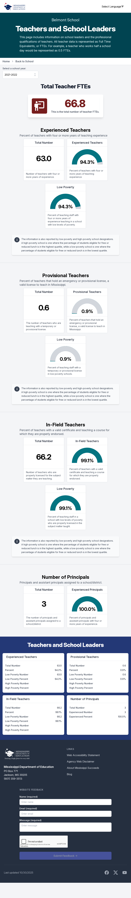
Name (28, 796)
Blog (69, 774)
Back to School (24, 61)
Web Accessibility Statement (83, 755)
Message (30, 820)
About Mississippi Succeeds (83, 767)
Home (6, 61)
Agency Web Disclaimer (80, 761)
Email (28, 808)
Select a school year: (14, 68)
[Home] (14, 6)
